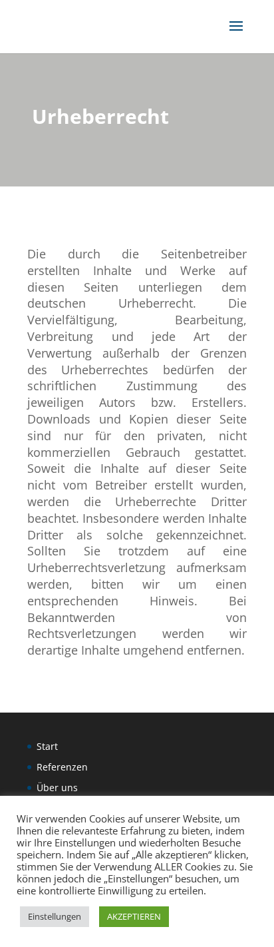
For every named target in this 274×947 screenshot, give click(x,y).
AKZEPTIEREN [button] (134, 916)
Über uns (57, 787)
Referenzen (62, 767)
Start (47, 746)
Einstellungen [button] (54, 916)
